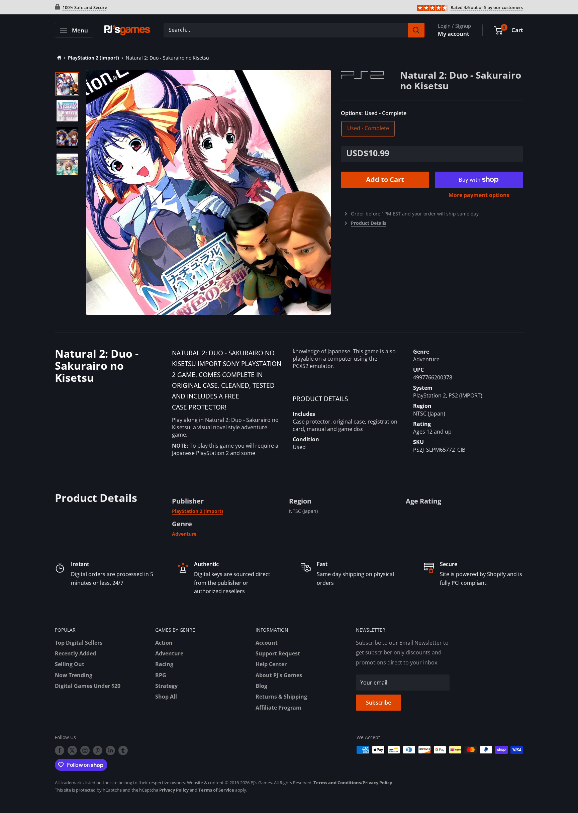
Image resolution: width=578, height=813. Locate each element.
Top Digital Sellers (78, 642)
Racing (164, 664)
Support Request (278, 653)
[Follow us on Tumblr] (123, 750)
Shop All (166, 696)
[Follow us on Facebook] (59, 750)
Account (267, 642)
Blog (261, 686)
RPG (160, 675)
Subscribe (378, 702)
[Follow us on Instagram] (85, 750)
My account (453, 33)
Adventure (184, 534)
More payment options (479, 195)
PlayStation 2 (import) (93, 58)
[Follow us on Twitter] (72, 750)
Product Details (368, 223)
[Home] (58, 58)
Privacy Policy (377, 783)
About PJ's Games (279, 675)
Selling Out (69, 664)
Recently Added (75, 653)
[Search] (416, 30)
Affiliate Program (278, 707)
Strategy (166, 686)
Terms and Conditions (337, 783)
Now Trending (73, 675)
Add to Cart (385, 179)
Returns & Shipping (281, 696)
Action (164, 642)
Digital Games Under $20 (87, 686)
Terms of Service (216, 790)
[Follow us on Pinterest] (97, 750)
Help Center (271, 664)
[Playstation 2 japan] (370, 74)
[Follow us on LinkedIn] (110, 750)
